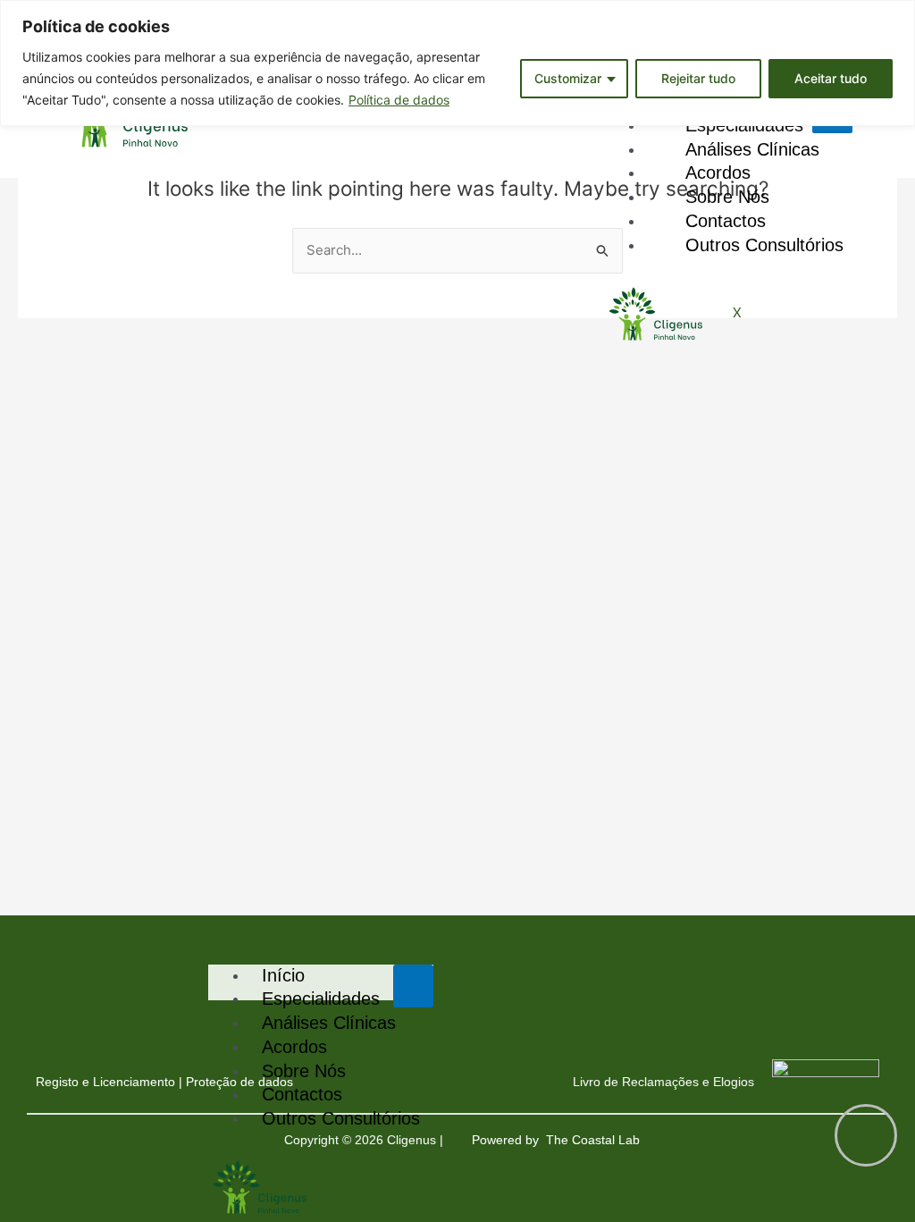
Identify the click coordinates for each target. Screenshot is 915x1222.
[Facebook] (152, 995)
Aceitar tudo (830, 78)
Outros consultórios (764, 245)
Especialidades (321, 998)
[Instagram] (179, 995)
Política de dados (398, 99)
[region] (457, 63)
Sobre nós (304, 1071)
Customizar (567, 78)
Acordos (294, 1047)
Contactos (302, 1094)
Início (283, 975)
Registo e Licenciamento (105, 1082)
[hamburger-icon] (413, 986)
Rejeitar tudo (698, 78)
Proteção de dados (239, 1082)
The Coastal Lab (594, 1140)
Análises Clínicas (329, 1022)
